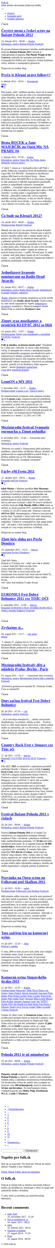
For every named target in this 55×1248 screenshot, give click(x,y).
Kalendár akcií (14, 16)
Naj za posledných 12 (17, 1219)
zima (9, 1225)
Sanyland (42, 993)
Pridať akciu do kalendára (27, 1172)
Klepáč (19, 225)
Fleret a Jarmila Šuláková (13, 610)
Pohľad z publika (9, 946)
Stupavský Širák (24, 990)
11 (8, 1137)
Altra (26, 943)
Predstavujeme (8, 225)
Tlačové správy (17, 162)
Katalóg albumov (15, 19)
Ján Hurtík (18, 1004)
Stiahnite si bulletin (16, 1230)
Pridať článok (7, 1172)
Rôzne (4, 637)
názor (4, 84)
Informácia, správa (10, 44)
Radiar (31, 41)
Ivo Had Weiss (31, 1004)
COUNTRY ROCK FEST (24, 758)
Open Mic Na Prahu (29, 160)
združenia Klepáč (20, 370)
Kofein (10, 1001)
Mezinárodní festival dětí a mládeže (37, 678)
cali (25, 711)
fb (8, 370)
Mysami (29, 998)
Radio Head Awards (29, 290)
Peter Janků (13, 998)
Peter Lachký (34, 996)
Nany (22, 998)
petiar (26, 888)
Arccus (25, 1007)
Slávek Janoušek (30, 993)
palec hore (12, 1214)
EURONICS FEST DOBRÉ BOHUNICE (31, 607)
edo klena (32, 634)
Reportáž (5, 480)
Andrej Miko (35, 1007)
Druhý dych (15, 1007)
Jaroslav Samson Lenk (25, 1001)
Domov (11, 13)
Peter (9, 1236)
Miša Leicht (39, 998)
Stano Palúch (14, 993)
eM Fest (14, 480)
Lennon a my (22, 391)
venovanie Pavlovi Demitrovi (15, 552)
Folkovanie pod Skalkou (28, 891)
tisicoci (34, 549)
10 (8, 1134)
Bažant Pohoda (27, 44)
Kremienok (32, 81)
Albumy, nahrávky (19, 292)
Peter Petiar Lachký (17, 996)
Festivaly (39, 44)
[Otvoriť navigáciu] (2, 8)
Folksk (4, 2)
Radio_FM (7, 298)
